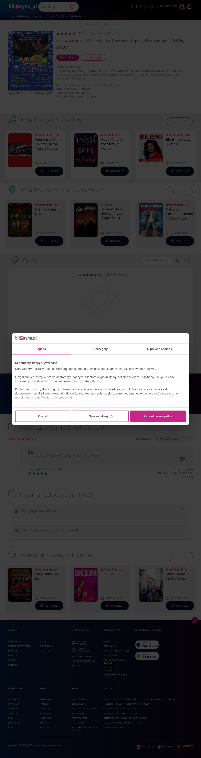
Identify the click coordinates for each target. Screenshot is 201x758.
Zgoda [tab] (41, 348)
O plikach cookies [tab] (159, 348)
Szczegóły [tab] (100, 348)
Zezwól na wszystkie (158, 416)
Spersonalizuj (98, 416)
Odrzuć (43, 416)
